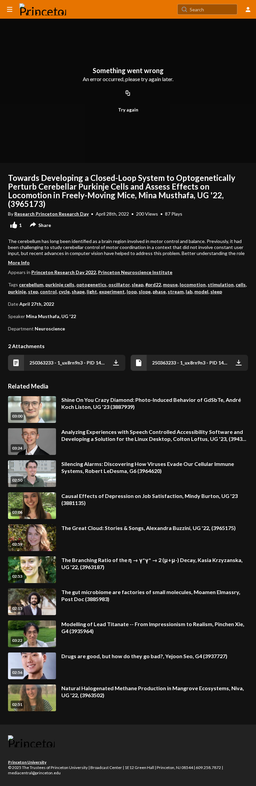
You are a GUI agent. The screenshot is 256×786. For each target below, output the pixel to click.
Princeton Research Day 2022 (63, 272)
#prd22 (153, 284)
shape (78, 291)
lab (189, 291)
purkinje (17, 291)
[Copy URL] (128, 93)
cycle (64, 291)
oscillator (119, 284)
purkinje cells (59, 284)
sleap (137, 284)
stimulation (221, 284)
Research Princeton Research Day (51, 214)
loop (132, 291)
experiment (112, 291)
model (201, 291)
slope (145, 291)
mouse (170, 284)
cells (241, 284)
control (48, 291)
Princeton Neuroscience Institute (135, 272)
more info (19, 262)
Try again (128, 109)
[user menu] (248, 9)
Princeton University (27, 762)
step (33, 291)
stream (176, 291)
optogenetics (91, 284)
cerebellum (31, 284)
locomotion (193, 284)
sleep (216, 291)
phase (159, 291)
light (92, 291)
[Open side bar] (10, 9)
